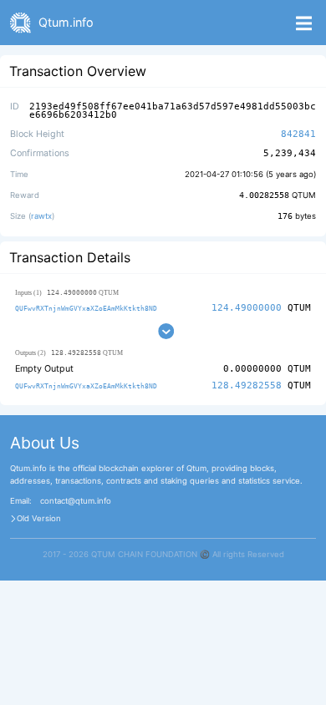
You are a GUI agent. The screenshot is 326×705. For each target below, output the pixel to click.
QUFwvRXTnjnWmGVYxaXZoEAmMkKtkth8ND (86, 308)
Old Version (39, 519)
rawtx (41, 216)
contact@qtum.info (75, 501)
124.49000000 (246, 307)
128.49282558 (246, 385)
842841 (298, 134)
